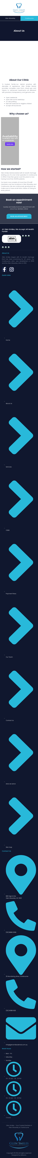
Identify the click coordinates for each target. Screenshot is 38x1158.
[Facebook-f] (4, 269)
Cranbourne (29, 18)
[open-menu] (32, 11)
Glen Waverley (10, 18)
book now (10, 144)
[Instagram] (11, 269)
